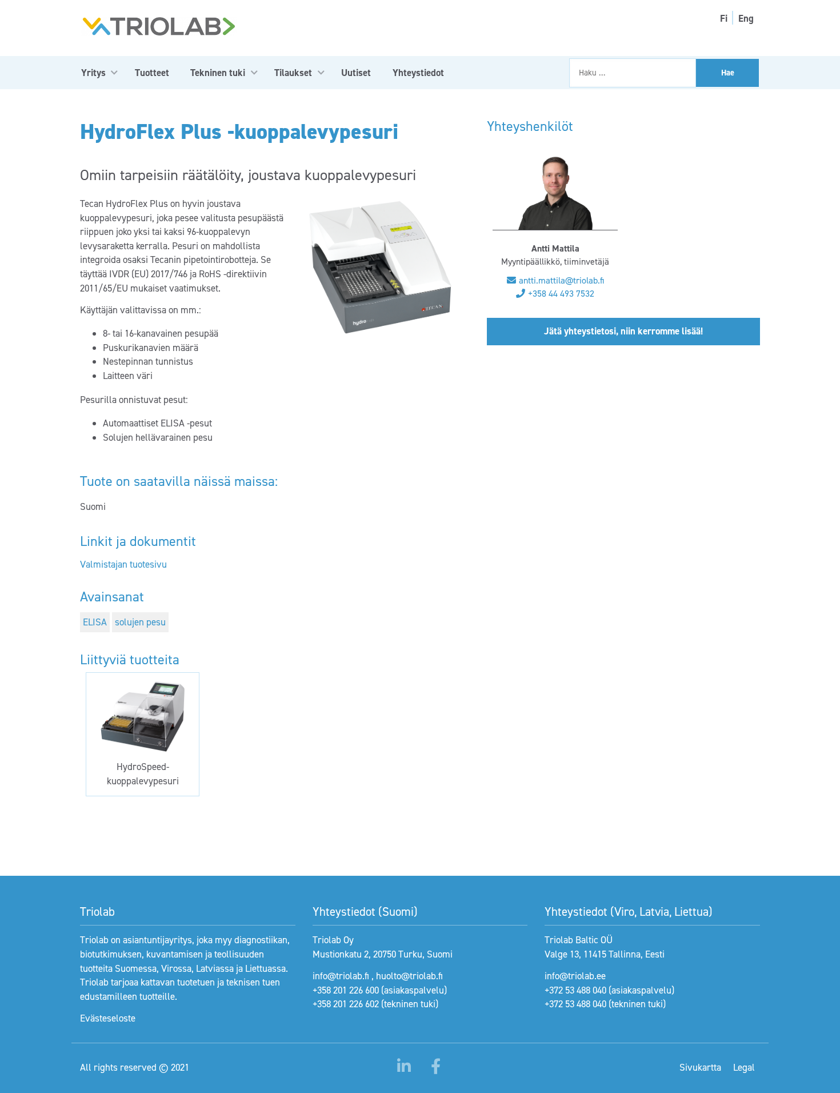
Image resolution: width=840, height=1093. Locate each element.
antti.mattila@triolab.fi (561, 280)
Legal (744, 1067)
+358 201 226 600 (346, 990)
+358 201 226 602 (346, 1004)
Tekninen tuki (217, 72)
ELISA (95, 622)
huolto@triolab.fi (409, 976)
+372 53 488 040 (575, 990)
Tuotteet (152, 72)
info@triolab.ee (575, 976)
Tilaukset (293, 72)
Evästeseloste (107, 1018)
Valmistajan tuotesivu (123, 564)
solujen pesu (140, 622)
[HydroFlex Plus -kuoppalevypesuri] (380, 267)
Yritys (93, 72)
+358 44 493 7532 (561, 294)
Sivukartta (700, 1067)
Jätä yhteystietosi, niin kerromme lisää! (623, 331)
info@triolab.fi (341, 976)
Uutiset (356, 72)
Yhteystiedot (418, 72)
